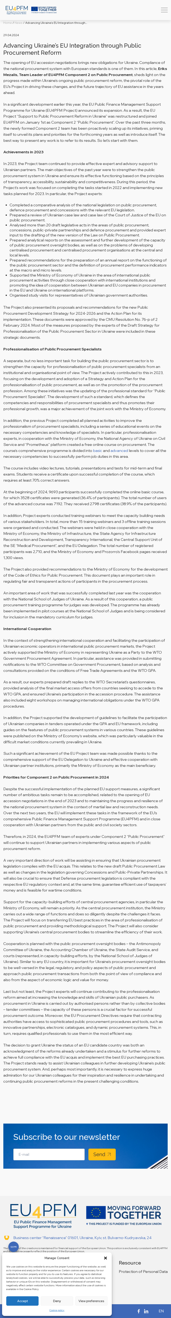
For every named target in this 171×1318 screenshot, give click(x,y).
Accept (22, 1301)
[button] (105, 1258)
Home (7, 23)
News (19, 23)
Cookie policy (56, 1310)
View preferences (91, 1301)
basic (97, 450)
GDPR (13, 1247)
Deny (57, 1301)
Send (99, 1154)
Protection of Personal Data (143, 1271)
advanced (119, 450)
